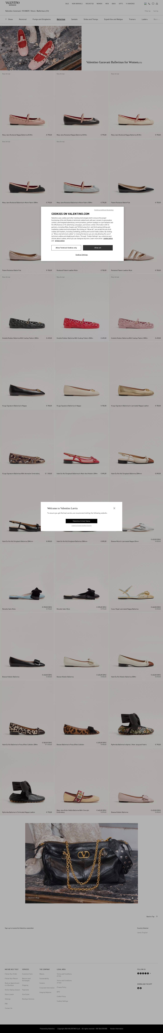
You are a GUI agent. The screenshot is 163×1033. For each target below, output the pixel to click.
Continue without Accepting (103, 210)
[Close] (114, 508)
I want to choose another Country (82, 525)
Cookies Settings (82, 255)
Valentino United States (81, 521)
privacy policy (60, 241)
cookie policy (108, 238)
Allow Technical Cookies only (66, 248)
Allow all (97, 248)
